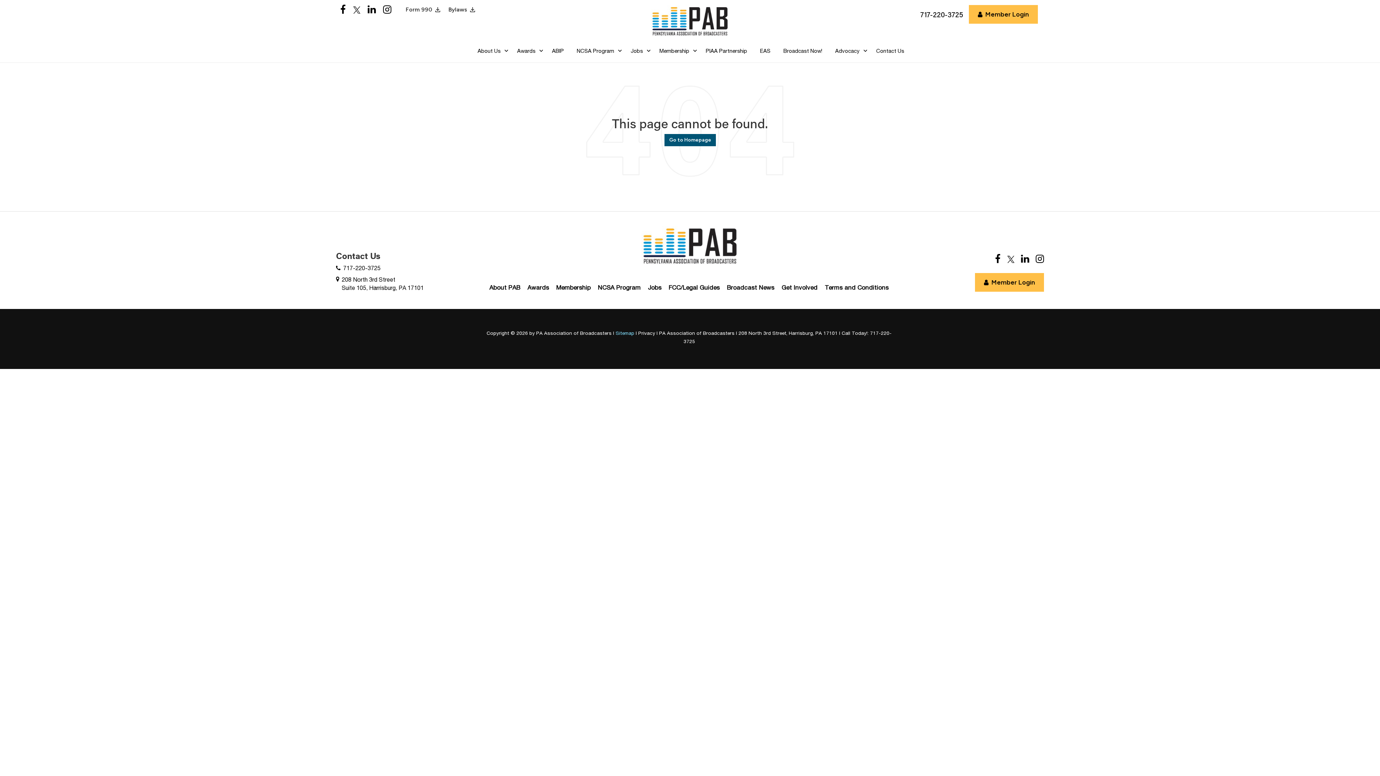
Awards (538, 287)
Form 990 (419, 9)
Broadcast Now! (802, 51)
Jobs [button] (637, 51)
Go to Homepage (690, 140)
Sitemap (625, 333)
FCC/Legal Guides (694, 287)
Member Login (1007, 14)
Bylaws (457, 9)
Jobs (655, 287)
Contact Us (890, 51)
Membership (573, 287)
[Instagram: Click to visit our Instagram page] (387, 10)
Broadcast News (750, 287)
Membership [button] (674, 51)
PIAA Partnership (726, 51)
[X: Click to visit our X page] (356, 10)
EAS (765, 51)
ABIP (558, 51)
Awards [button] (526, 51)
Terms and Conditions (857, 287)
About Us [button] (489, 51)
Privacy (646, 333)
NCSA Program (619, 287)
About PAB (504, 287)
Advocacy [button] (847, 51)
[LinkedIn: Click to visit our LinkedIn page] (372, 10)
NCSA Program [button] (595, 51)
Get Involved (800, 287)
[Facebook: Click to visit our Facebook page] (343, 10)
